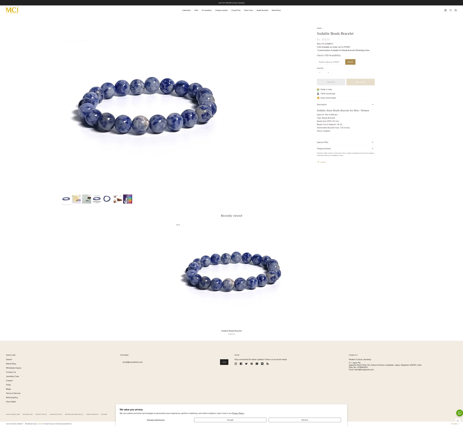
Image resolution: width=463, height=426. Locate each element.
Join (224, 362)
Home (319, 28)
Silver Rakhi (11, 402)
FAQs (8, 385)
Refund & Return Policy (74, 414)
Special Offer (322, 142)
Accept (230, 420)
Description (322, 104)
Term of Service (92, 414)
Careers (9, 380)
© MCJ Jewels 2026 (13, 414)
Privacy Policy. (238, 413)
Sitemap (104, 414)
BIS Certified (28, 414)
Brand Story (11, 364)
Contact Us (11, 372)
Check (350, 62)
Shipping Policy (56, 414)
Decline (305, 420)
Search (9, 359)
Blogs (8, 389)
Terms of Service (13, 393)
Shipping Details (324, 148)
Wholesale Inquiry (13, 368)
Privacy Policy (41, 414)
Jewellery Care (12, 376)
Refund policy (12, 397)
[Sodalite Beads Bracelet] (231, 274)
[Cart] (455, 10)
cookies (40, 424)
